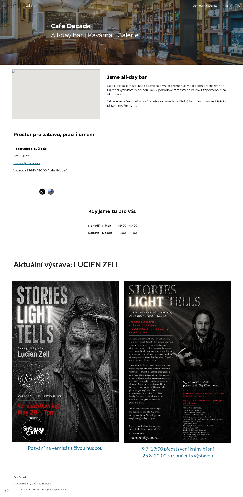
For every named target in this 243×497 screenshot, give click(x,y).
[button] (238, 5)
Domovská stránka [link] (205, 5)
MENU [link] (227, 5)
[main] (121, 32)
